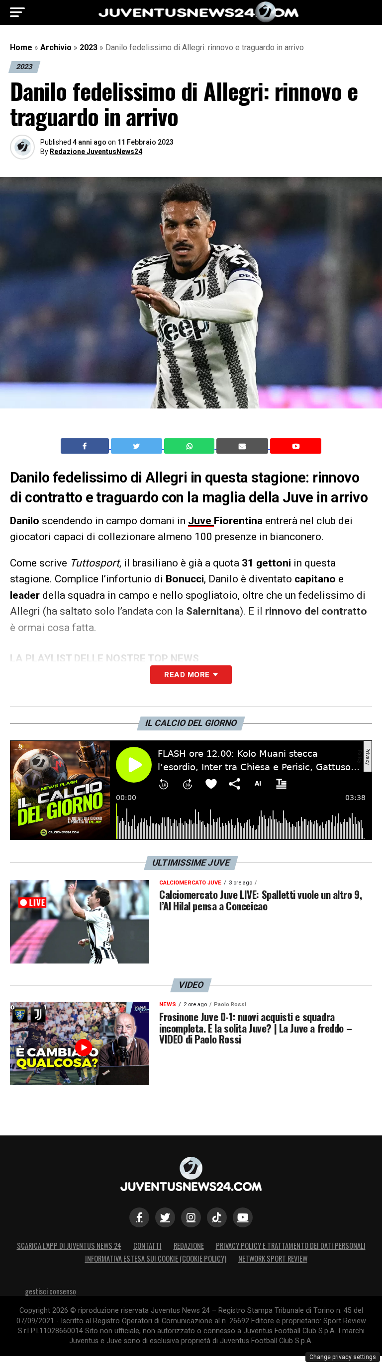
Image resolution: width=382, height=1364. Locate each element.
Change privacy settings (342, 1357)
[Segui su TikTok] (217, 1217)
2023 (88, 47)
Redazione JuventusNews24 (96, 152)
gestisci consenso (50, 1291)
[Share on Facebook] (86, 446)
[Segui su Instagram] (191, 1217)
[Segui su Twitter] (165, 1217)
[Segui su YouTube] (243, 1217)
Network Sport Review (272, 1258)
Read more (186, 674)
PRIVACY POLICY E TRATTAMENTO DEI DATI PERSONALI (291, 1245)
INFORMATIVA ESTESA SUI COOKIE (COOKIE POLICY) (155, 1258)
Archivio (56, 47)
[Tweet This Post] (137, 446)
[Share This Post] (190, 446)
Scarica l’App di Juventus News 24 (69, 1245)
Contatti (147, 1245)
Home (21, 47)
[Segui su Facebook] (139, 1217)
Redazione (189, 1245)
